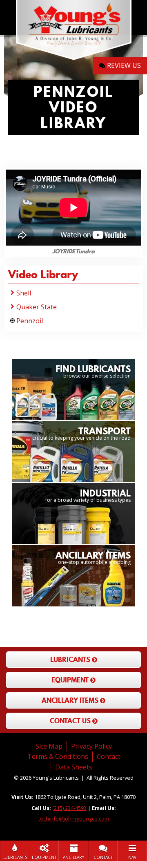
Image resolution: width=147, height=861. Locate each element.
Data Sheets (73, 767)
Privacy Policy (91, 746)
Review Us (123, 65)
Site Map (49, 746)
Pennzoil (29, 320)
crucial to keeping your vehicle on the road (81, 433)
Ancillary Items (71, 700)
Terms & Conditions (57, 756)
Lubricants (14, 857)
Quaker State (36, 306)
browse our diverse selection (93, 370)
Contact (103, 857)
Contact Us (71, 721)
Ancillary (73, 857)
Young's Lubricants (73, 30)
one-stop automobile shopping (93, 557)
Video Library (43, 276)
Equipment (44, 857)
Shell (23, 292)
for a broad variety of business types (88, 495)
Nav (132, 857)
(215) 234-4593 (69, 808)
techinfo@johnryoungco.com (73, 818)
